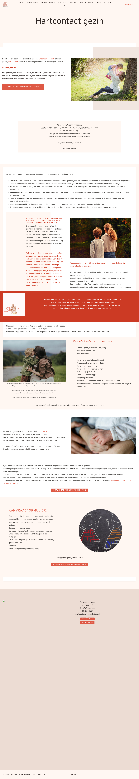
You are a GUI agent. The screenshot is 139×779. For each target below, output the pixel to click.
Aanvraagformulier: (28, 511)
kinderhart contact (46, 59)
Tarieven (61, 2)
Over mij (73, 2)
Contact (66, 6)
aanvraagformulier (46, 431)
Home (22, 2)
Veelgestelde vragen (91, 2)
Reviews (108, 2)
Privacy (74, 774)
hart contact (13, 62)
